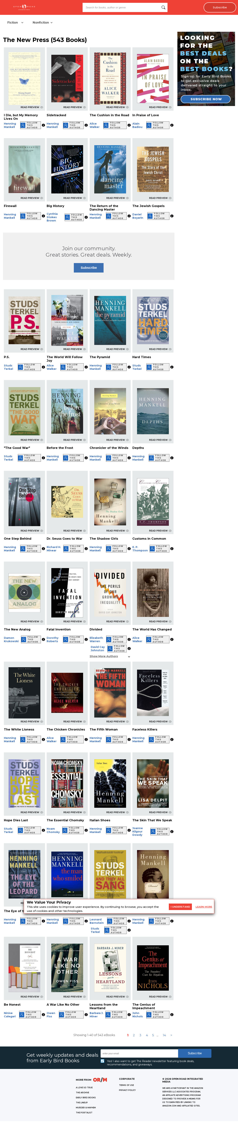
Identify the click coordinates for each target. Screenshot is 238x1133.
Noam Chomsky (53, 830)
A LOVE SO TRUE (84, 1087)
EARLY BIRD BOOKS (86, 1097)
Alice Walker (94, 125)
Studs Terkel (8, 367)
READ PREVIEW (30, 107)
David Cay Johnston (98, 648)
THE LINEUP (82, 1102)
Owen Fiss (51, 1014)
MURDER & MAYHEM (86, 1107)
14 (164, 1035)
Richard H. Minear (54, 548)
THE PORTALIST (84, 1112)
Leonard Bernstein (97, 921)
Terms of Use (126, 1085)
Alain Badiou (137, 125)
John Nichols (137, 1014)
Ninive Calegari (10, 1014)
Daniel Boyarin (137, 216)
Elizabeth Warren (96, 639)
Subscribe (220, 7)
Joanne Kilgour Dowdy (137, 831)
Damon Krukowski (11, 639)
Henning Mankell (10, 125)
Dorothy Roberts (52, 639)
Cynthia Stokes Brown (52, 217)
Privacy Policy (127, 1090)
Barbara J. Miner (96, 1014)
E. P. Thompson (140, 548)
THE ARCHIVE (82, 1092)
